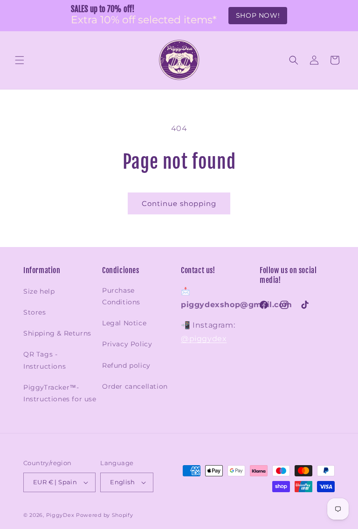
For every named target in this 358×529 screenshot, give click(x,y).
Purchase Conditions (121, 296)
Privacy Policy (127, 344)
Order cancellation (135, 386)
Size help (39, 291)
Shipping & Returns (57, 333)
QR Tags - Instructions (44, 360)
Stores (34, 312)
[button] (19, 60)
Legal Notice (124, 323)
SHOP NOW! (258, 15)
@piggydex (204, 338)
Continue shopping (179, 203)
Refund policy (126, 365)
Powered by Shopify (104, 515)
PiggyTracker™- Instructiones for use (59, 393)
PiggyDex (60, 515)
